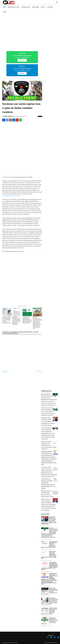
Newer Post (5, 371)
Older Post (39, 371)
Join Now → (22, 60)
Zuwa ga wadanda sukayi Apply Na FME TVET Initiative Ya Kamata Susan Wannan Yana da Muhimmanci (49, 544)
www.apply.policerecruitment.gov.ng (11, 195)
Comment (40, 116)
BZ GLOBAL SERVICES (52, 642)
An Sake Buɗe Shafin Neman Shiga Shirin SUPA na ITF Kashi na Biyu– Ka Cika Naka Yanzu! (49, 620)
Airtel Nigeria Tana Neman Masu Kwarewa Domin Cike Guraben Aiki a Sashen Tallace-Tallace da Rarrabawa (49, 601)
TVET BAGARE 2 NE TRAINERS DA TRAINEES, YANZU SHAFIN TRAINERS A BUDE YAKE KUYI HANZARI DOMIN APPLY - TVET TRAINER (49, 566)
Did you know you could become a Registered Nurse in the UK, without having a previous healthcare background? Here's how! (48, 411)
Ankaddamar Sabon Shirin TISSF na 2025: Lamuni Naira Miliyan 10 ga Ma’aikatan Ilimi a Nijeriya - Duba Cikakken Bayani (48, 421)
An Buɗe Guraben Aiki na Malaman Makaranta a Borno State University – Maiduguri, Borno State (49, 610)
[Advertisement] (30, 17)
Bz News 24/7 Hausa (13, 642)
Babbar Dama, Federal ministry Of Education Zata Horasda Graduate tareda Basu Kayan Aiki (49, 591)
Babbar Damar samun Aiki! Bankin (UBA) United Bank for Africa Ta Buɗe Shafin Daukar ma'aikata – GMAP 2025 (48, 445)
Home (3, 78)
